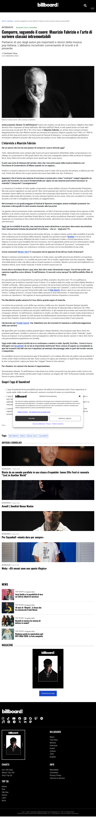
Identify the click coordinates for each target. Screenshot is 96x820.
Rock (4, 800)
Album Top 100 (8, 772)
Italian (4, 786)
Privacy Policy (55, 775)
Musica (53, 743)
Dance (4, 795)
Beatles (71, 237)
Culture (53, 751)
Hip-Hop (5, 792)
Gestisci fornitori (23, 412)
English (53, 757)
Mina (23, 436)
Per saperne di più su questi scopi (39, 412)
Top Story (19, 592)
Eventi (52, 748)
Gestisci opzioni (65, 418)
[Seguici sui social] (3, 718)
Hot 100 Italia (7, 770)
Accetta (32, 418)
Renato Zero (23, 252)
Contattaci (54, 772)
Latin (4, 798)
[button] (79, 396)
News (52, 737)
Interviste (7, 27)
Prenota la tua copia (48, 693)
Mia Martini (55, 290)
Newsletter (54, 770)
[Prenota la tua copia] (48, 668)
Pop (3, 789)
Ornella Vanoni (22, 323)
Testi (52, 754)
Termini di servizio (57, 778)
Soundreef (19, 346)
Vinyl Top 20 (7, 775)
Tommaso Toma (10, 53)
